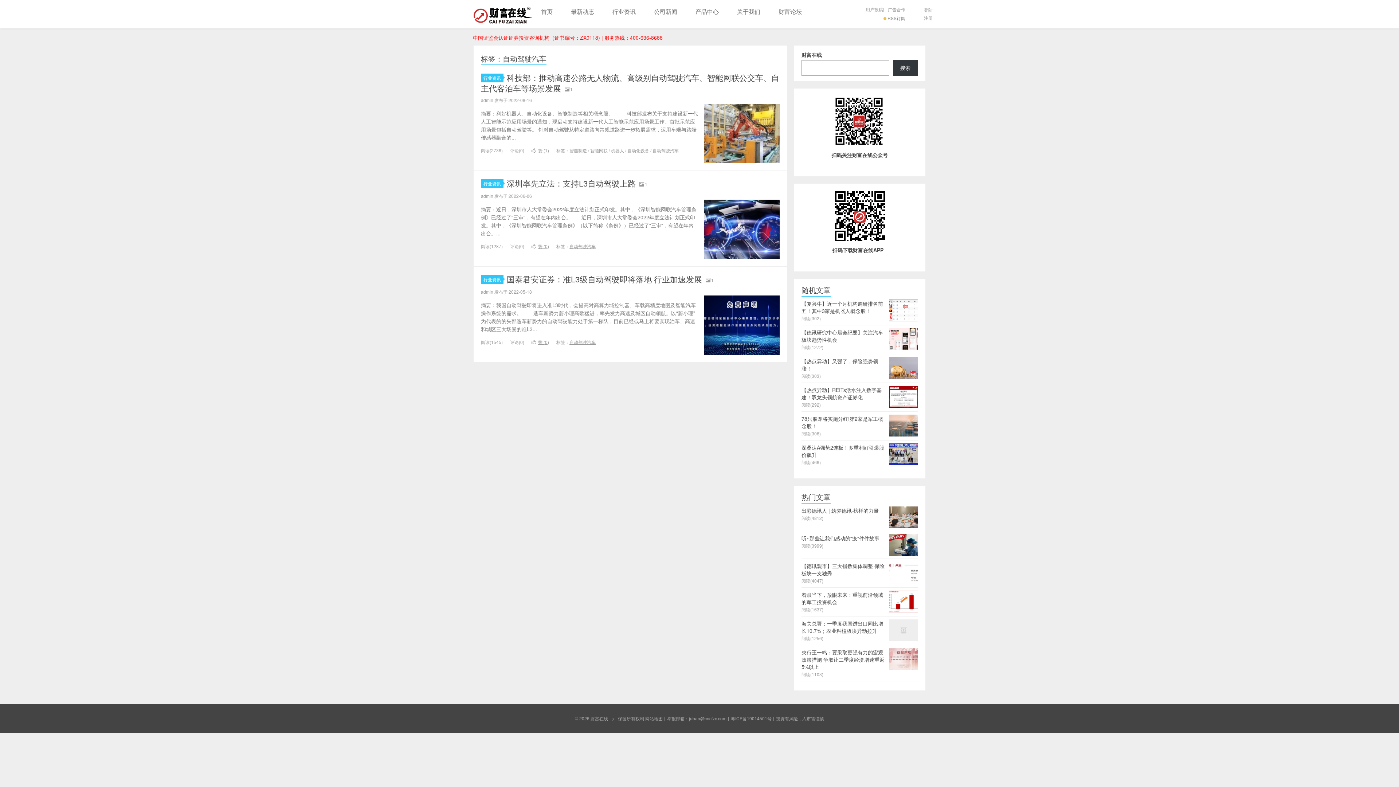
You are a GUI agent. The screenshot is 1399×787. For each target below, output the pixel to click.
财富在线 (503, 14)
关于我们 (748, 11)
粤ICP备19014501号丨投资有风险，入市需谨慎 (777, 718)
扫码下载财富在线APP (857, 250)
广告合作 (896, 9)
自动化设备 (638, 150)
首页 (547, 11)
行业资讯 (624, 11)
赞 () (543, 150)
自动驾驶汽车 (666, 150)
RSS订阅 (896, 18)
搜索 (905, 67)
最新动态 (582, 11)
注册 (928, 18)
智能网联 (599, 150)
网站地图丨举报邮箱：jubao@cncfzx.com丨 (688, 718)
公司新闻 (665, 11)
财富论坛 (790, 11)
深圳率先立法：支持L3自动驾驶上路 (571, 183)
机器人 (617, 150)
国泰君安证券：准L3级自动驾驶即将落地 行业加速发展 (604, 279)
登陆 (928, 10)
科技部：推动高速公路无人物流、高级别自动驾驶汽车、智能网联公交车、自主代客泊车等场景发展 (630, 83)
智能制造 (578, 150)
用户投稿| (875, 9)
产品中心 (707, 11)
